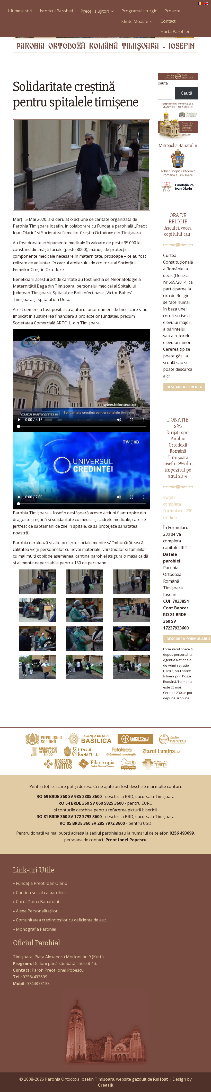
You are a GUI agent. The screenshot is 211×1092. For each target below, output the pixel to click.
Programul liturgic (139, 11)
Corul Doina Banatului (37, 901)
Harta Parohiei (175, 31)
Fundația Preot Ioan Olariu (41, 883)
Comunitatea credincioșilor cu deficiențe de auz (61, 920)
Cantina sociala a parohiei (41, 892)
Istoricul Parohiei (56, 11)
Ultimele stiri (20, 11)
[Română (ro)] (200, 3)
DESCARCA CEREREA (184, 386)
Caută (163, 83)
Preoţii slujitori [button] (95, 11)
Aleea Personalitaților (37, 911)
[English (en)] (206, 3)
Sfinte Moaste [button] (134, 21)
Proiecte (172, 11)
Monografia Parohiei (36, 929)
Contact (168, 21)
